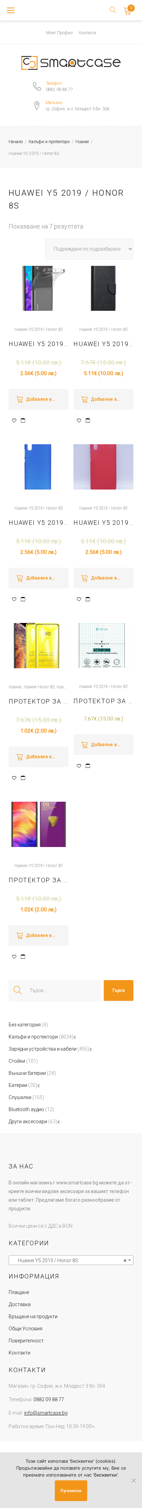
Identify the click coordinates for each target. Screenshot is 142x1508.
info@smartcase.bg (46, 1413)
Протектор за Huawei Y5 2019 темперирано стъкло (39, 880)
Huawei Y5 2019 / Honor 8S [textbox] (69, 1260)
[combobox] (71, 1260)
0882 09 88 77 (59, 89)
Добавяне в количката (47, 399)
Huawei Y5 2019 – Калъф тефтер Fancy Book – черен (103, 343)
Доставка (20, 1304)
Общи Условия (25, 1328)
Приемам (70, 1490)
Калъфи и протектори (49, 141)
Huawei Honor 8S (39, 687)
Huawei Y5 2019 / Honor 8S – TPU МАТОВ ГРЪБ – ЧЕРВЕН (103, 522)
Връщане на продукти (33, 1316)
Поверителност (26, 1340)
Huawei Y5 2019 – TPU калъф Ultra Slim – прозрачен (39, 343)
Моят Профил (59, 32)
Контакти (87, 32)
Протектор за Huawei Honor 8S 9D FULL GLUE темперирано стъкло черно (39, 701)
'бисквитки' (105, 1475)
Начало (16, 141)
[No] (133, 1480)
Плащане (19, 1292)
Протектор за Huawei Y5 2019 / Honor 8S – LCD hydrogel (103, 701)
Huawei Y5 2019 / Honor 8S (38, 329)
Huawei (82, 141)
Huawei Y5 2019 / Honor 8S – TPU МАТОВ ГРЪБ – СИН (39, 522)
